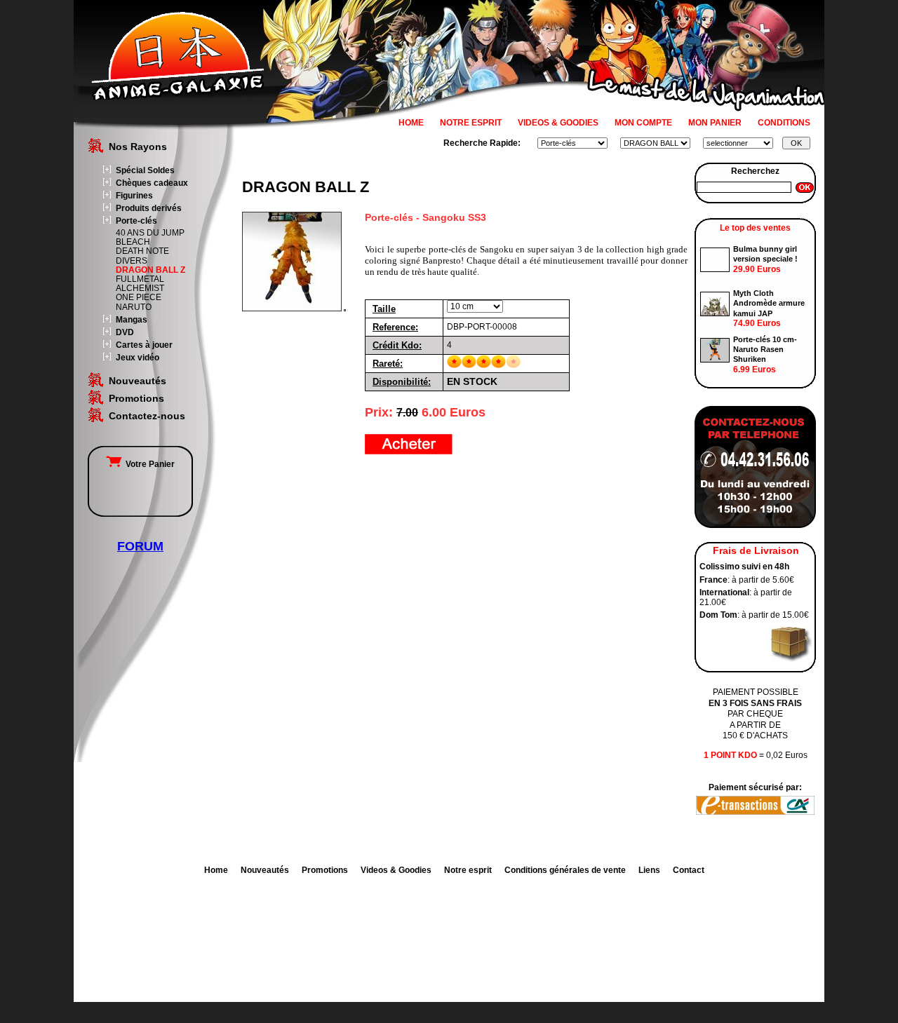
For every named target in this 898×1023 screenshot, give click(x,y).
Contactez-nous (147, 415)
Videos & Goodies (396, 870)
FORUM (140, 546)
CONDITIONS (784, 123)
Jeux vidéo (137, 358)
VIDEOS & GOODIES (558, 123)
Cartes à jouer (144, 345)
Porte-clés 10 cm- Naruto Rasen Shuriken (765, 349)
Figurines (134, 196)
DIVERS (131, 261)
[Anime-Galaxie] (177, 97)
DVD (125, 332)
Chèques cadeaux (152, 183)
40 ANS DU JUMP (150, 233)
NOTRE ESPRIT (471, 123)
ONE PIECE (138, 297)
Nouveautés (137, 380)
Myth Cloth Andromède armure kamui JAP (769, 303)
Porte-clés (136, 221)
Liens (649, 870)
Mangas (131, 320)
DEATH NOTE (142, 251)
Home (216, 870)
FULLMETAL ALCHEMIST (140, 283)
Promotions (136, 398)
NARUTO (134, 307)
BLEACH (133, 242)
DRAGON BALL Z (150, 270)
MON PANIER (715, 123)
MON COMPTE (643, 123)
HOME (411, 123)
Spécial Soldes (145, 170)
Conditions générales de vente (565, 870)
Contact (688, 870)
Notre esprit (468, 870)
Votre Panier (148, 464)
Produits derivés (149, 208)
